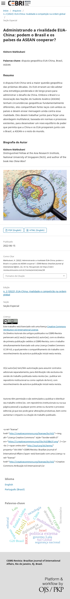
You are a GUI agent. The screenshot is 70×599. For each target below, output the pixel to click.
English (9, 484)
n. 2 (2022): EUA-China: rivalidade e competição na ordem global (34, 13)
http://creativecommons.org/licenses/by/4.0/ (31, 433)
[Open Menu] (3, 3)
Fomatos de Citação (15, 275)
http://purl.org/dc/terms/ (40, 445)
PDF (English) (14, 230)
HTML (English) (36, 230)
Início (5, 10)
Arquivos (17, 10)
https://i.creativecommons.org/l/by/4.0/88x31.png (33, 441)
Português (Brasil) (15, 489)
